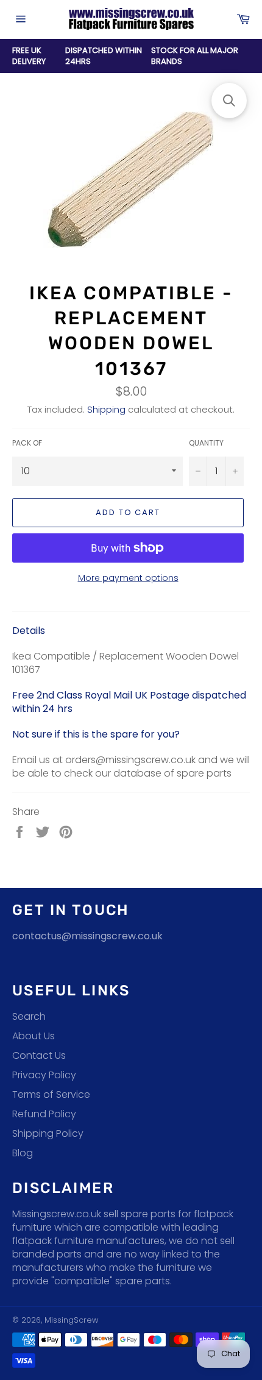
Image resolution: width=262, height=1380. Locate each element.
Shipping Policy (47, 1133)
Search (29, 1016)
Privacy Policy (44, 1075)
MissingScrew (71, 1320)
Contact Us (39, 1055)
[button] (229, 100)
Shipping (106, 409)
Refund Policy (44, 1114)
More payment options (128, 578)
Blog (22, 1153)
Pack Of (27, 443)
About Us (33, 1036)
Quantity (206, 443)
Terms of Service (51, 1094)
